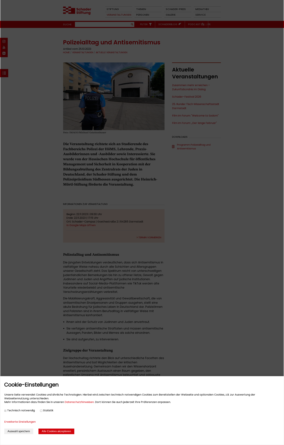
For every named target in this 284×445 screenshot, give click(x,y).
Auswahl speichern (19, 431)
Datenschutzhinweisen (79, 402)
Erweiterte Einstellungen (20, 422)
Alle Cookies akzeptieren (56, 431)
